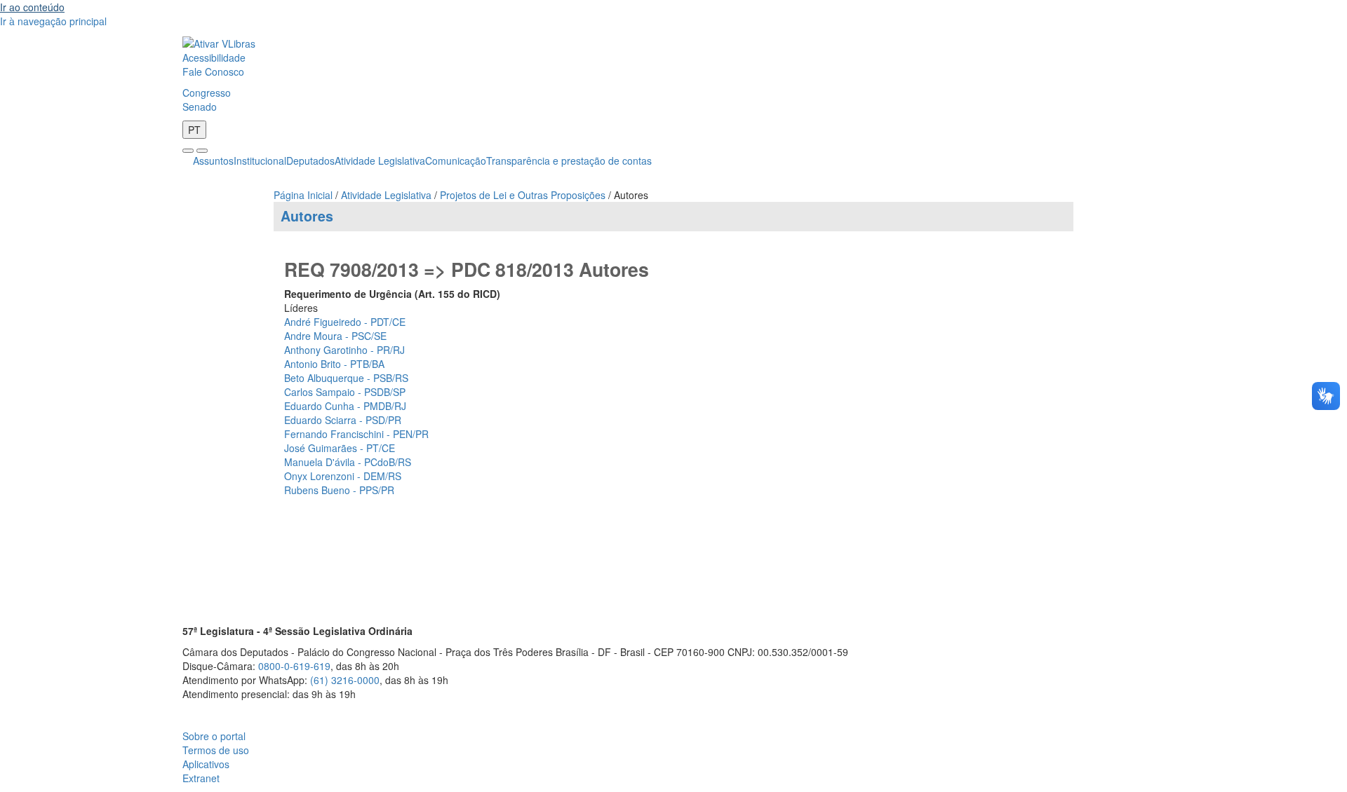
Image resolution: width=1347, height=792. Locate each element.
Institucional (260, 160)
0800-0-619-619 (294, 666)
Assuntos (213, 160)
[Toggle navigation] (188, 151)
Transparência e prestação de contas (569, 160)
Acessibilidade (214, 57)
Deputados (310, 160)
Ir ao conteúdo (32, 7)
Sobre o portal (214, 736)
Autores (307, 216)
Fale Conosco (213, 71)
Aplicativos (205, 764)
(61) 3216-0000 (345, 680)
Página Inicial (303, 195)
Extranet (201, 778)
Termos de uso (215, 750)
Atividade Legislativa (380, 160)
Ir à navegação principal (53, 21)
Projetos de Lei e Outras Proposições (522, 195)
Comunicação (455, 160)
